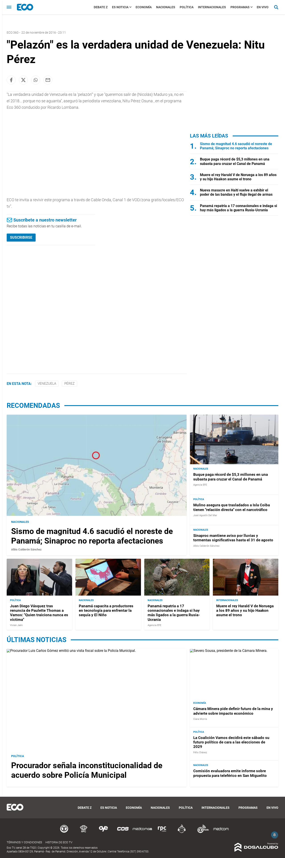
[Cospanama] (123, 832)
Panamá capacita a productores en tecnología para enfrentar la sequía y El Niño (106, 610)
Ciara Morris (200, 719)
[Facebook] (11, 80)
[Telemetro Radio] (201, 832)
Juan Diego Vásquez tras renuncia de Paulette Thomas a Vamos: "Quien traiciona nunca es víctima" (39, 613)
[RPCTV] (84, 832)
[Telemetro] (64, 832)
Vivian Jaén (16, 625)
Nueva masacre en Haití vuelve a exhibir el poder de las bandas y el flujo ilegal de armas (236, 192)
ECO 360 (12, 32)
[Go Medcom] (142, 832)
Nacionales (165, 7)
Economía (144, 7)
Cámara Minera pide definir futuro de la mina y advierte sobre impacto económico (233, 710)
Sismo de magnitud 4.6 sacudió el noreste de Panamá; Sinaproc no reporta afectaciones (236, 146)
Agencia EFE (200, 484)
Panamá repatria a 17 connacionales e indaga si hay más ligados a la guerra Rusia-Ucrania (238, 208)
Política (186, 7)
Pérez (69, 384)
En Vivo (263, 7)
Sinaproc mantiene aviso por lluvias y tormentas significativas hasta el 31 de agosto (233, 537)
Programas (240, 7)
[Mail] (48, 80)
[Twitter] (23, 80)
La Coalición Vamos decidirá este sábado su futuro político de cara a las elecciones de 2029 (231, 742)
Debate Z (101, 7)
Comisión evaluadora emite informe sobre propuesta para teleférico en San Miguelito (230, 773)
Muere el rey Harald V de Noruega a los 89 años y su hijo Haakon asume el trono (238, 177)
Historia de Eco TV (58, 842)
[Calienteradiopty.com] (181, 832)
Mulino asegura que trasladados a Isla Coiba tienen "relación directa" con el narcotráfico (231, 507)
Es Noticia (120, 7)
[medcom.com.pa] (221, 832)
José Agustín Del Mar (205, 515)
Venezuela (47, 384)
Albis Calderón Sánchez (26, 549)
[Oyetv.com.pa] (103, 832)
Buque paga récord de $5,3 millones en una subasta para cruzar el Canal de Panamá (234, 161)
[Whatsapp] (35, 80)
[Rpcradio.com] (162, 832)
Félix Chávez (200, 752)
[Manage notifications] (274, 834)
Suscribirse (21, 237)
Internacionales (212, 7)
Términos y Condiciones (24, 842)
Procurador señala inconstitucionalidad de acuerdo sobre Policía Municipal (86, 770)
